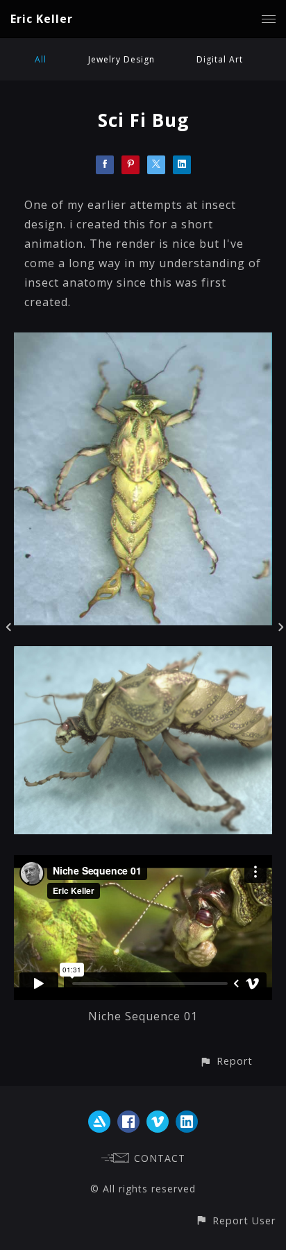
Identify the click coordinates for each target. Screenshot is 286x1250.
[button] (226, 1061)
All (41, 59)
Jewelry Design (121, 59)
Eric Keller (41, 18)
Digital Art (219, 59)
